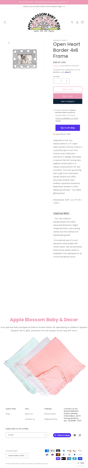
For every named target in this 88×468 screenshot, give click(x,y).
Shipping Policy (50, 419)
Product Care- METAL (61, 213)
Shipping (56, 66)
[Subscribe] (44, 435)
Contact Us (30, 419)
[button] (4, 22)
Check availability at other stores (66, 119)
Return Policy (50, 414)
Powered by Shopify (41, 464)
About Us (29, 414)
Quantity (56, 76)
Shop (8, 414)
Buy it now (68, 96)
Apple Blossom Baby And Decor (23, 464)
